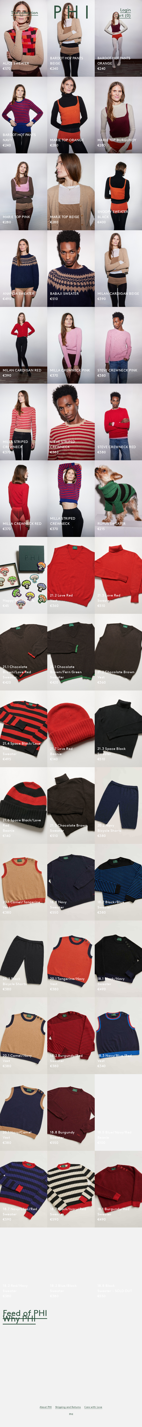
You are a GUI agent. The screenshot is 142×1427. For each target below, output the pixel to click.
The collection (24, 12)
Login (125, 9)
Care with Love (93, 1406)
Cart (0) (123, 15)
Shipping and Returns (68, 1406)
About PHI (46, 1406)
